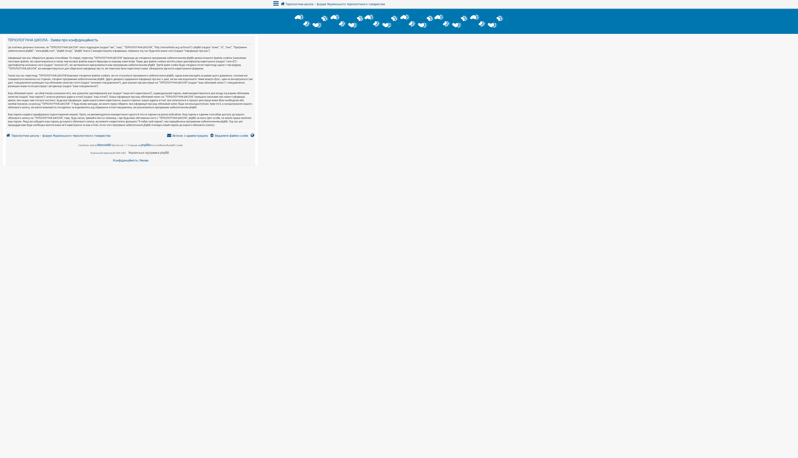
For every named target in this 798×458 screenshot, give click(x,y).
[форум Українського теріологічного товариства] (399, 21)
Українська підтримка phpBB (148, 153)
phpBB (145, 145)
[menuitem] (229, 136)
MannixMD (104, 145)
